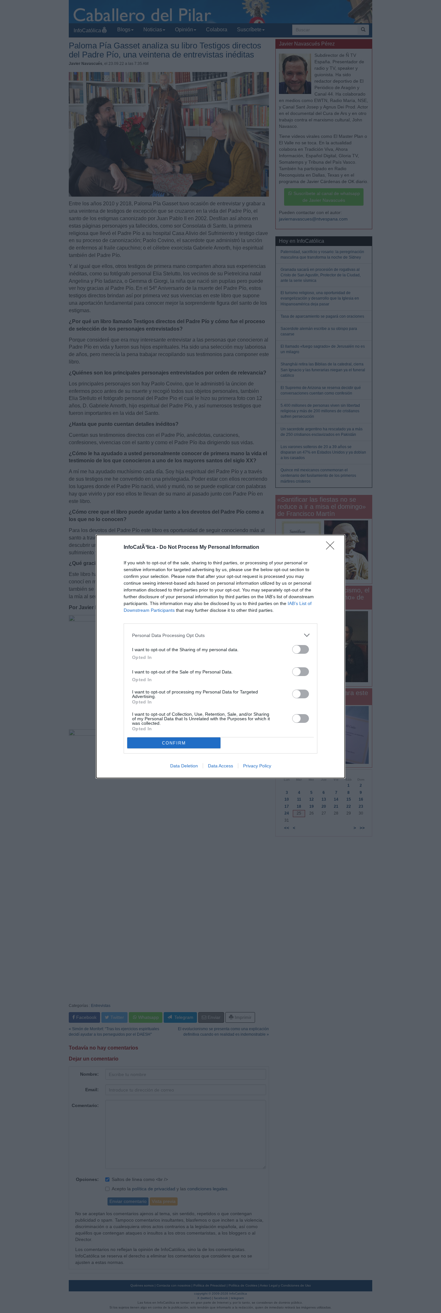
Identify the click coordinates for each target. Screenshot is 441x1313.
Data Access (220, 765)
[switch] (300, 649)
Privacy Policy (257, 765)
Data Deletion (184, 765)
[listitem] (220, 635)
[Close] (332, 547)
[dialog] (220, 656)
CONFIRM (174, 743)
